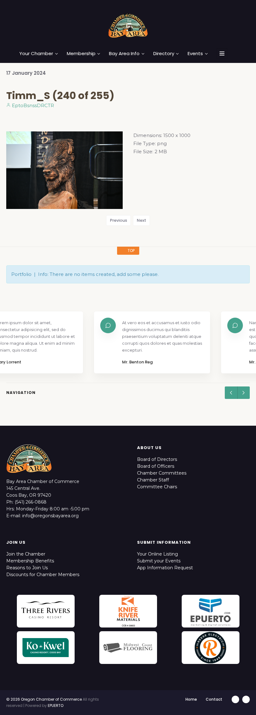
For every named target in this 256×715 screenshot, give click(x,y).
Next (141, 220)
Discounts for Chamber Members (42, 574)
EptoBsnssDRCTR (32, 105)
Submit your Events (158, 561)
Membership (81, 53)
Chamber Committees (161, 473)
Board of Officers (155, 466)
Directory (163, 53)
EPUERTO (55, 705)
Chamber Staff (153, 480)
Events (195, 53)
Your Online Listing (157, 554)
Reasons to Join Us (27, 568)
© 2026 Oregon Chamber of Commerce (44, 699)
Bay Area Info (124, 53)
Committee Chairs (157, 487)
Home (191, 699)
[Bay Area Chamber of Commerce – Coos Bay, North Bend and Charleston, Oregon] (128, 25)
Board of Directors (157, 459)
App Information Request (165, 568)
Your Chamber (36, 53)
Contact (214, 699)
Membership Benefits (30, 561)
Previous (118, 220)
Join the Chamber (25, 554)
